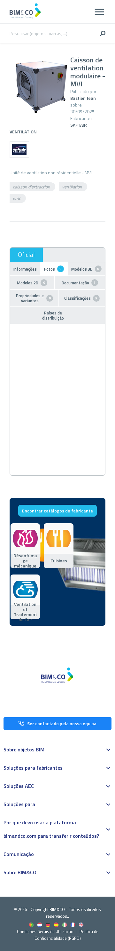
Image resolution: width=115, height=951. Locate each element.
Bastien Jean (83, 98)
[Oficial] (26, 255)
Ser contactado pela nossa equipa (61, 723)
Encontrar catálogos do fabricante (57, 510)
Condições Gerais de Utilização (45, 931)
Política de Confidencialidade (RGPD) (66, 934)
